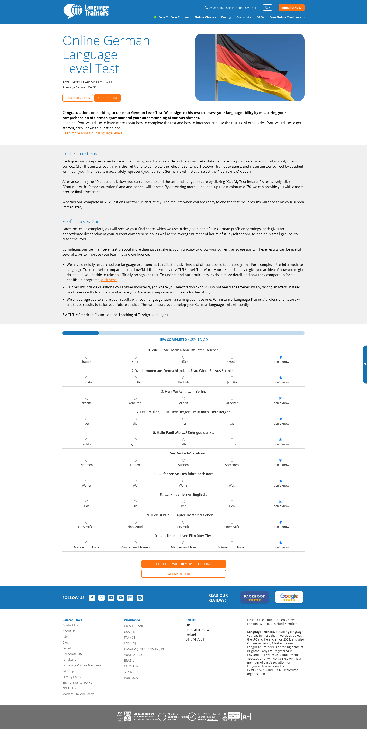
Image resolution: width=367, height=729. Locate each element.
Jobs (65, 637)
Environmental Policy (77, 683)
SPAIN (128, 672)
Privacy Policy (71, 677)
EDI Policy (69, 688)
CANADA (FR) (155, 649)
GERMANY (131, 666)
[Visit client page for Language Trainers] (205, 716)
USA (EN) (130, 632)
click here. (109, 280)
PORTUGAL (131, 678)
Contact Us (70, 625)
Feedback (69, 660)
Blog (65, 642)
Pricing (226, 17)
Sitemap (68, 671)
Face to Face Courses (173, 17)
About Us (68, 631)
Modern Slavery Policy (78, 694)
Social (66, 648)
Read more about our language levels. (92, 133)
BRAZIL (129, 660)
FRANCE (129, 637)
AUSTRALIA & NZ (135, 655)
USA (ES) (130, 643)
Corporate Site (72, 654)
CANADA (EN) (133, 649)
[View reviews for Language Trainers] (236, 717)
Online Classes (205, 17)
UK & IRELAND (134, 626)
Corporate (243, 17)
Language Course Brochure (81, 665)
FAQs (260, 17)
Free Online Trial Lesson (287, 17)
